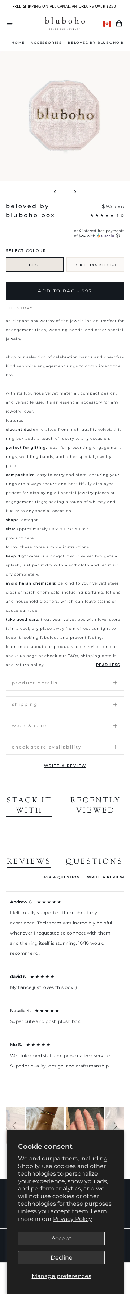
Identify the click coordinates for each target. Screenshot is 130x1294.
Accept (61, 1238)
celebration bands (73, 357)
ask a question (61, 877)
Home (18, 43)
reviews (29, 862)
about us (15, 655)
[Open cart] (119, 23)
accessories (46, 43)
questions (94, 862)
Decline (62, 1257)
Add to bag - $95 (65, 291)
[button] (15, 1125)
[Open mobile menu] (9, 23)
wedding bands (65, 330)
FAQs (73, 655)
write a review (65, 765)
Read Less (108, 664)
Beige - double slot (95, 264)
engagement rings (26, 330)
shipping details (99, 655)
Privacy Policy (72, 1218)
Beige (35, 264)
